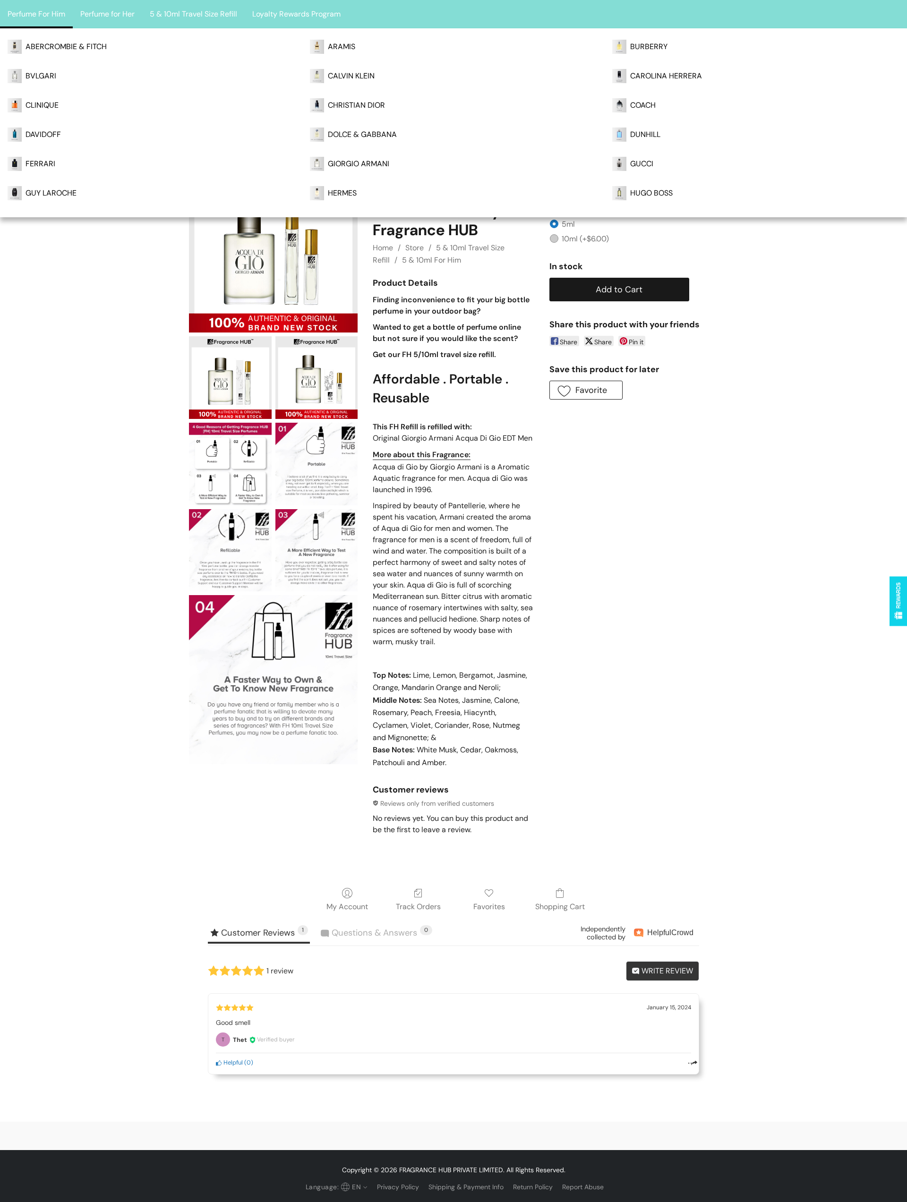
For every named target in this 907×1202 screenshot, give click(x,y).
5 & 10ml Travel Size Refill (193, 14)
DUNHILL (645, 134)
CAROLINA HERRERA (666, 76)
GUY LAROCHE (51, 193)
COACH (643, 105)
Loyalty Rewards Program (296, 14)
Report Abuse (583, 1187)
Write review (666, 971)
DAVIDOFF (43, 134)
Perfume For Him (36, 14)
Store (414, 248)
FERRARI (40, 164)
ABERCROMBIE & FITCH (66, 46)
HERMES (342, 193)
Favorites (489, 907)
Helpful (232, 1062)
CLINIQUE (42, 105)
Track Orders (418, 907)
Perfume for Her (107, 14)
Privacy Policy (398, 1187)
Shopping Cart (560, 907)
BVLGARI (41, 76)
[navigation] (335, 1186)
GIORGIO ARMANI (358, 164)
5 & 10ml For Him (431, 260)
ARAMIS (341, 46)
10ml (585, 239)
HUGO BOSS (651, 193)
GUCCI (641, 164)
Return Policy (533, 1187)
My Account (347, 907)
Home (383, 248)
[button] (586, 390)
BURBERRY (648, 46)
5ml (568, 224)
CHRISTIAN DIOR (356, 105)
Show (898, 601)
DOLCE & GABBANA (362, 134)
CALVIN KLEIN (351, 76)
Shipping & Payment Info (466, 1187)
